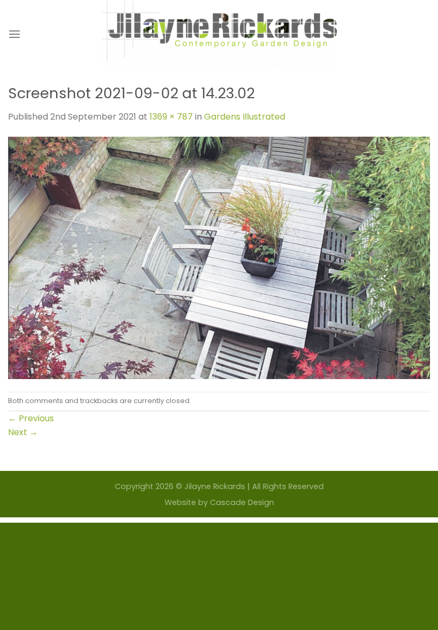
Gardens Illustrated (244, 117)
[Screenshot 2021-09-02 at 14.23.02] (219, 257)
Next (23, 432)
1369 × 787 (171, 117)
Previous (31, 418)
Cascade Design (242, 502)
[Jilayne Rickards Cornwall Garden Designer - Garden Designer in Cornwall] (219, 34)
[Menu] (14, 34)
